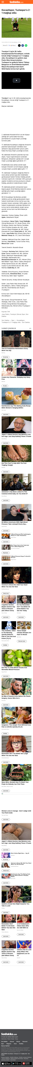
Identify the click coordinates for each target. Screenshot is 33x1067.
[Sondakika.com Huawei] (27, 1063)
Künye (16, 1039)
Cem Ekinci (11, 241)
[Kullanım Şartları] (5, 1057)
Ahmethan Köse (15, 273)
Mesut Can (5, 243)
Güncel (12, 1041)
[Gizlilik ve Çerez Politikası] (25, 1057)
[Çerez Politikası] (6, 1058)
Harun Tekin (14, 221)
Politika (21, 1043)
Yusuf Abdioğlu (24, 221)
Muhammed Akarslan (9, 259)
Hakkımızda (4, 1039)
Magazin (8, 1043)
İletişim (12, 1039)
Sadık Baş (11, 268)
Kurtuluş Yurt (13, 251)
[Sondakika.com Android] (16, 1063)
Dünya (18, 1041)
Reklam (9, 1039)
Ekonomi (25, 1041)
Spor (2, 1043)
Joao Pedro (10, 233)
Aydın (4, 217)
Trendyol (5, 98)
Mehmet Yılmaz (7, 235)
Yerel (15, 1043)
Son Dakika (4, 1041)
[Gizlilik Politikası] (14, 1057)
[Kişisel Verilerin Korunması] (17, 1058)
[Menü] (3, 2)
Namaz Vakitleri (5, 1046)
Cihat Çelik (18, 231)
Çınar (3, 253)
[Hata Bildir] (13, 1060)
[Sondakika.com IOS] (6, 1063)
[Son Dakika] (16, 2)
